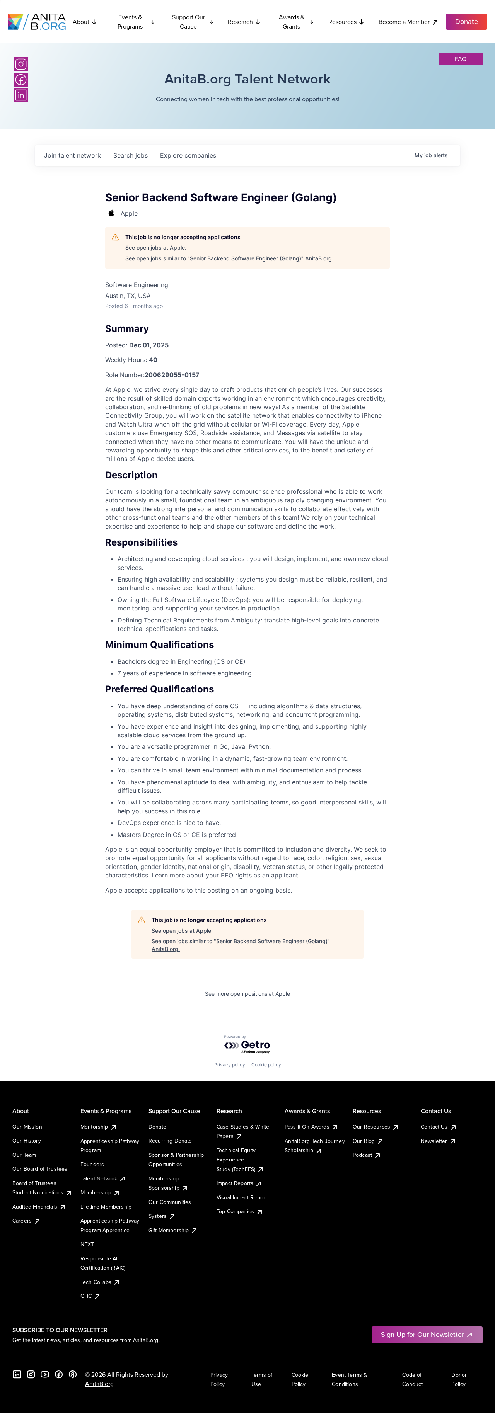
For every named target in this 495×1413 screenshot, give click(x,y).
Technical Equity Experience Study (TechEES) (236, 1159)
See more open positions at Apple (247, 993)
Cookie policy (266, 1065)
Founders (92, 1164)
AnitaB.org (99, 1383)
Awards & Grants (291, 22)
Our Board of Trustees (39, 1169)
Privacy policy (229, 1065)
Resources (342, 21)
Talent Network (98, 1178)
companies (188, 155)
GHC (86, 1296)
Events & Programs (130, 22)
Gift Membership (168, 1230)
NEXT (87, 1244)
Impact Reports (235, 1183)
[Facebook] (20, 80)
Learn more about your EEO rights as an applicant (225, 875)
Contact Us (434, 1127)
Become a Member (404, 21)
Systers (157, 1216)
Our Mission (27, 1127)
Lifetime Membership (105, 1207)
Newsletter (434, 1141)
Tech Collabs (95, 1282)
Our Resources (371, 1127)
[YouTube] (45, 1374)
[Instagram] (20, 64)
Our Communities (169, 1202)
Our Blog (364, 1141)
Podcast (362, 1155)
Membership (95, 1192)
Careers (22, 1220)
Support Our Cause (188, 22)
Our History (26, 1140)
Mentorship (94, 1127)
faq (460, 58)
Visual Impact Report (242, 1197)
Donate (157, 1127)
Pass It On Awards (307, 1127)
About (81, 21)
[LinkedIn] (20, 95)
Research (240, 21)
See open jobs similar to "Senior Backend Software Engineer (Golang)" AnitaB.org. (229, 258)
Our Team (24, 1155)
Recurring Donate (170, 1140)
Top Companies (235, 1211)
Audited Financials (34, 1207)
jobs (130, 155)
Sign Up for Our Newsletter (422, 1334)
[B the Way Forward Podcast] (72, 1374)
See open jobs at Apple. (155, 247)
